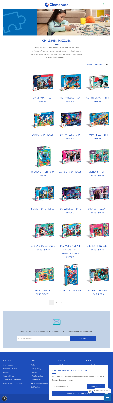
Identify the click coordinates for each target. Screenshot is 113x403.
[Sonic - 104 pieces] (43, 120)
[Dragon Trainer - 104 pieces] (98, 275)
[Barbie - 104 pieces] (70, 157)
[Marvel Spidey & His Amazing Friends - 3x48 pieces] (70, 231)
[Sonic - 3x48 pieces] (43, 194)
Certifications (35, 387)
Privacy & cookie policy (77, 394)
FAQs (33, 365)
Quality (6, 372)
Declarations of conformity (13, 383)
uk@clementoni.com (66, 365)
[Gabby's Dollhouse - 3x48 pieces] (43, 231)
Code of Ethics (8, 376)
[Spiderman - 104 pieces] (43, 83)
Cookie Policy (35, 372)
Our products (8, 365)
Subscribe (81, 338)
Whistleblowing (37, 376)
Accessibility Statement (12, 380)
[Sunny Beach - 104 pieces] (98, 83)
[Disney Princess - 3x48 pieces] (98, 231)
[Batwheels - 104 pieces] (70, 120)
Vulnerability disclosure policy (41, 383)
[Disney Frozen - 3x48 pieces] (98, 194)
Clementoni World (10, 369)
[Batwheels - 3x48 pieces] (70, 194)
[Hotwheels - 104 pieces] (70, 83)
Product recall (36, 380)
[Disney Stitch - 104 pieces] (43, 157)
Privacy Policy (36, 369)
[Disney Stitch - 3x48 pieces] (98, 157)
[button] (4, 398)
